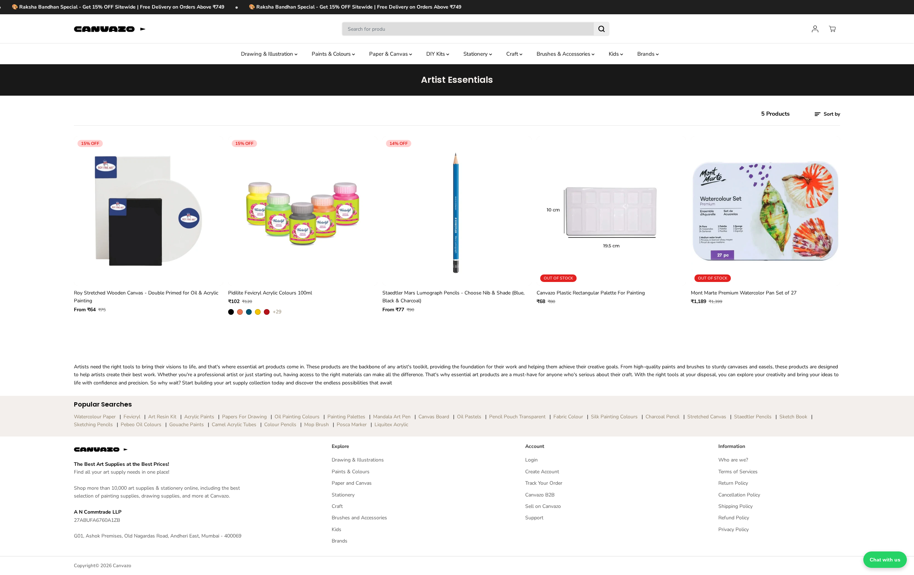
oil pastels (469, 416)
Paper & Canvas (389, 53)
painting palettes (346, 416)
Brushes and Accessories (359, 517)
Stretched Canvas (706, 416)
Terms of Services (738, 471)
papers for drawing (244, 416)
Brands (646, 53)
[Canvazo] (109, 29)
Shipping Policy (735, 506)
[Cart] (832, 29)
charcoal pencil (662, 416)
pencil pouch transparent (517, 416)
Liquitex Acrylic (391, 424)
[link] (167, 449)
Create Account (542, 471)
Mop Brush (316, 424)
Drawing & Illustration (268, 53)
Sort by (831, 114)
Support (534, 517)
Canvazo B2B (539, 494)
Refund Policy (733, 517)
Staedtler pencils (753, 416)
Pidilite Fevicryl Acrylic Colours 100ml (270, 292)
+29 (277, 311)
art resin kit (162, 416)
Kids (614, 53)
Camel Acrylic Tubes (234, 424)
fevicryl (132, 416)
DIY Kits (436, 53)
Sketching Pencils (93, 424)
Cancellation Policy (739, 494)
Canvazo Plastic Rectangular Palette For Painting (591, 292)
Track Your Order (543, 483)
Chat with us (885, 560)
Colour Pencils (280, 424)
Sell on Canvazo (543, 506)
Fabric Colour (568, 416)
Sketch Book (793, 416)
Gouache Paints (186, 424)
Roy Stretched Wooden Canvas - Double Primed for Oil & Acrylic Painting (146, 296)
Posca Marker (352, 424)
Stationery (476, 53)
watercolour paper (95, 416)
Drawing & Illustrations (358, 460)
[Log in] (815, 29)
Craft (512, 53)
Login (531, 460)
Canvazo (122, 566)
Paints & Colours (332, 53)
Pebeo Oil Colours (141, 424)
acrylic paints (199, 416)
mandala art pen (392, 416)
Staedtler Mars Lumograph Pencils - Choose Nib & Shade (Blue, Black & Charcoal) (453, 296)
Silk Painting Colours (614, 416)
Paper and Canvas (352, 483)
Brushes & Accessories (564, 53)
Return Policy (733, 483)
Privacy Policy (733, 529)
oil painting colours (297, 416)
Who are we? (733, 460)
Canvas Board (433, 416)
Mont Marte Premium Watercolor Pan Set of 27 (744, 292)
